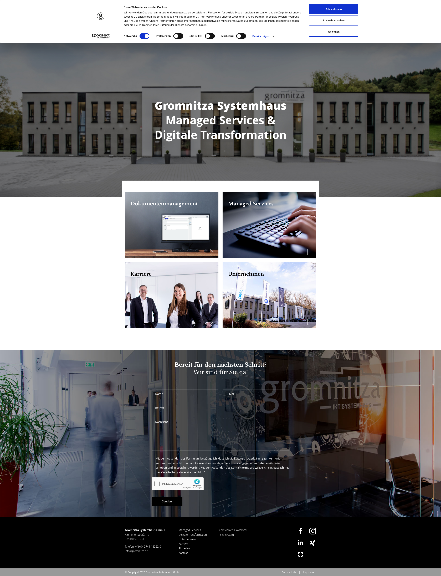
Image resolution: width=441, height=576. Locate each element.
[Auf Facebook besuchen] (300, 531)
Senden (167, 501)
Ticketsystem (226, 535)
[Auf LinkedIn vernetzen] (300, 542)
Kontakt (183, 553)
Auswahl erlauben (334, 20)
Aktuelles (184, 548)
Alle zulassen (334, 9)
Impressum (309, 572)
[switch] (178, 36)
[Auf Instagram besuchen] (312, 531)
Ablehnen (334, 31)
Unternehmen (187, 539)
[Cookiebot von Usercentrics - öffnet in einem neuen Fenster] (101, 36)
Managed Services (190, 530)
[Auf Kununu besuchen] (300, 554)
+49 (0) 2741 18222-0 (148, 546)
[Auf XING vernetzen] (312, 543)
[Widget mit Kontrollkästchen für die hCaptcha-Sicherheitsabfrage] (178, 483)
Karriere (183, 544)
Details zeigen (260, 36)
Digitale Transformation (193, 535)
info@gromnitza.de (136, 551)
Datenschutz (289, 572)
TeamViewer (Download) (232, 530)
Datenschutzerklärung (248, 458)
